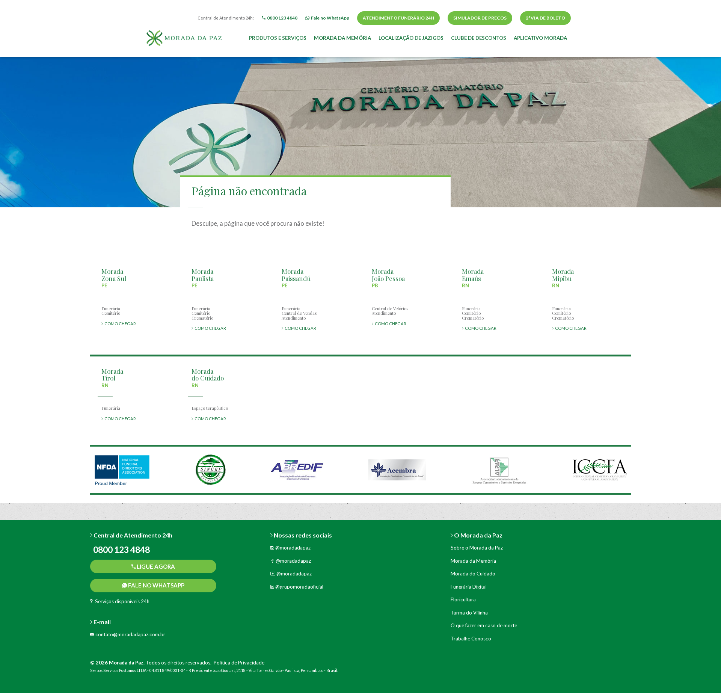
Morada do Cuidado (473, 574)
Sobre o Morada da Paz (477, 548)
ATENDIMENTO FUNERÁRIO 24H (398, 18)
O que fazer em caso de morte (484, 625)
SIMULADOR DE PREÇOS (480, 18)
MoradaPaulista (203, 274)
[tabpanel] (122, 469)
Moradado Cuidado (208, 374)
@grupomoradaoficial (298, 587)
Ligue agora (155, 566)
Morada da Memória (342, 38)
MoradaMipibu (563, 274)
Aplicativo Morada (540, 38)
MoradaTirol (112, 374)
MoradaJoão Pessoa (388, 274)
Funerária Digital (469, 587)
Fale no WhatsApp (155, 585)
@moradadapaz (292, 548)
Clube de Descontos (478, 38)
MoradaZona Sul (113, 274)
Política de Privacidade (239, 663)
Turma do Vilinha (469, 613)
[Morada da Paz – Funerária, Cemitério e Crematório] (184, 37)
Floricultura (463, 599)
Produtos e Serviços (277, 38)
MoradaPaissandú (296, 274)
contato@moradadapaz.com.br (129, 634)
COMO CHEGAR (119, 323)
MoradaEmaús (473, 274)
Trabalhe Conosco (471, 639)
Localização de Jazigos (411, 38)
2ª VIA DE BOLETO (545, 18)
